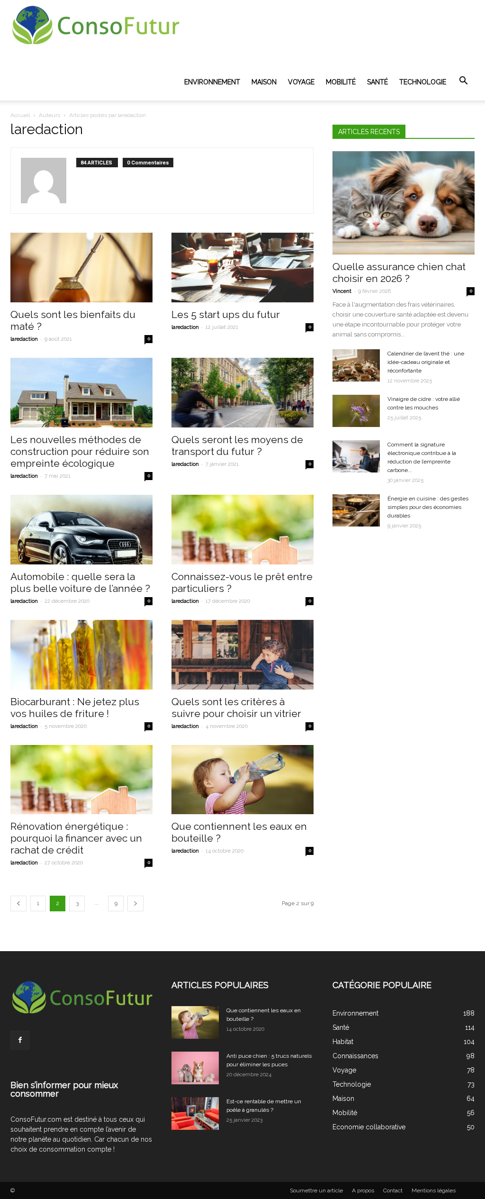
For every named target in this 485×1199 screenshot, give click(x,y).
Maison (264, 82)
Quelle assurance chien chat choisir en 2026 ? (399, 272)
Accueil (20, 115)
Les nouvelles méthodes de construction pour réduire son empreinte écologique (79, 451)
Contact (393, 1190)
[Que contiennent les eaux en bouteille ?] (242, 780)
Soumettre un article (316, 1190)
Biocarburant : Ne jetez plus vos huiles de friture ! (74, 707)
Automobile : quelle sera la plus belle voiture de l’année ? (80, 582)
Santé (377, 82)
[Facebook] (19, 1040)
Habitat (342, 1041)
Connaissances (355, 1056)
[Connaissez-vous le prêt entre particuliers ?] (242, 529)
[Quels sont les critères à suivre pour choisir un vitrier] (242, 655)
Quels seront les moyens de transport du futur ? (237, 445)
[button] (463, 81)
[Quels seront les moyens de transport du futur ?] (242, 392)
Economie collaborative (368, 1127)
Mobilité (341, 82)
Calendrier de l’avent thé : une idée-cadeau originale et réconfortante (425, 362)
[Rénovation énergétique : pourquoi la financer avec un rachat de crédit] (81, 780)
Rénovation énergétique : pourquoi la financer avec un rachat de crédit (76, 838)
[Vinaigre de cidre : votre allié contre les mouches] (356, 411)
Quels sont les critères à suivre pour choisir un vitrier (236, 707)
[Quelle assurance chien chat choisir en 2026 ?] (403, 202)
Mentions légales (434, 1190)
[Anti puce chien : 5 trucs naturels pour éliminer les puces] (195, 1068)
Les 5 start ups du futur (225, 314)
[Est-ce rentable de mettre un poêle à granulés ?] (195, 1113)
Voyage (301, 82)
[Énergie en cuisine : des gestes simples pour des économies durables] (356, 510)
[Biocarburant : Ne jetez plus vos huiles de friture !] (81, 655)
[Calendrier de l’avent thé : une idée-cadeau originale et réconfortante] (356, 365)
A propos (363, 1190)
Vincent (341, 291)
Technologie (422, 82)
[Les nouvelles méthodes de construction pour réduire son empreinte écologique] (81, 392)
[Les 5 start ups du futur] (242, 267)
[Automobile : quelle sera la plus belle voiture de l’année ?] (81, 529)
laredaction (24, 339)
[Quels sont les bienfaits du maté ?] (81, 267)
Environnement (212, 82)
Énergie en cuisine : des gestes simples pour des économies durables (427, 507)
